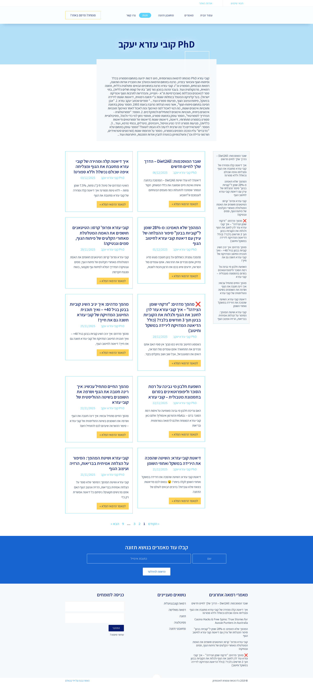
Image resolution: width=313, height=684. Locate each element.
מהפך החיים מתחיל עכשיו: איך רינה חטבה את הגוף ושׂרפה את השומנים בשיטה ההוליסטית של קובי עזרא (232, 288)
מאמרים (189, 15)
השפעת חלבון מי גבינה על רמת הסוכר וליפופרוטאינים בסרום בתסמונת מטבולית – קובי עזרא (231, 272)
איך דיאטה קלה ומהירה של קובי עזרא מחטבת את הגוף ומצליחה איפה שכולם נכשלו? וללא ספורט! (232, 170)
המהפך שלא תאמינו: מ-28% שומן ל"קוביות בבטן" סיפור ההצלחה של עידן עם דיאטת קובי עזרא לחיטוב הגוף (232, 188)
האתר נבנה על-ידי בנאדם (77, 680)
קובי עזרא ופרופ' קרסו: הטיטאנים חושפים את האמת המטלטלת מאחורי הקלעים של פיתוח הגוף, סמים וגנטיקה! (231, 207)
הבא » (115, 523)
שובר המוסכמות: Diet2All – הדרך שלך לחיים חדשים (231, 157)
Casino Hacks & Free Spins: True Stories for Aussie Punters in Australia (221, 621)
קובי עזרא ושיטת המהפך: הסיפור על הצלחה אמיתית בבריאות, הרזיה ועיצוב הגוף (232, 315)
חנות (145, 15)
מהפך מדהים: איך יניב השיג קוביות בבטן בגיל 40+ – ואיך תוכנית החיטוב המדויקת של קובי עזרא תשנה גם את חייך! (231, 253)
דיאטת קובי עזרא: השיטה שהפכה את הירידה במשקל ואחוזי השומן (232, 302)
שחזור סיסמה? (117, 634)
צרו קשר (131, 15)
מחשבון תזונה (166, 15)
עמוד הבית (206, 15)
